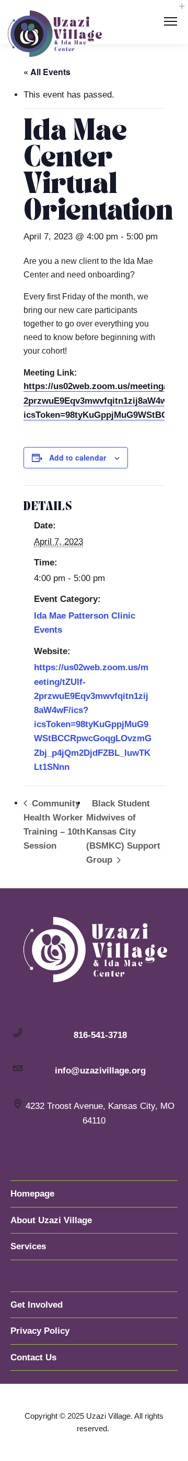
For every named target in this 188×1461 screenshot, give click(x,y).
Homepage (32, 1194)
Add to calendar (77, 457)
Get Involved (36, 1305)
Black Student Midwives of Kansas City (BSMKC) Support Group (123, 832)
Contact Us (33, 1357)
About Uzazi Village (51, 1220)
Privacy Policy (39, 1331)
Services (28, 1246)
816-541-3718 (100, 1035)
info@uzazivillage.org (100, 1071)
